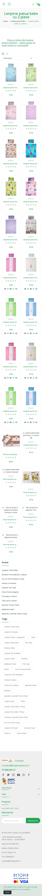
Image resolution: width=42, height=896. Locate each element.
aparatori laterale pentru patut (16, 696)
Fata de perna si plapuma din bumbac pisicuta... (11, 544)
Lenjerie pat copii (9, 587)
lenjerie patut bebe (11, 627)
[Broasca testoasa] (13, 289)
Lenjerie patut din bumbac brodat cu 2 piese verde (11, 322)
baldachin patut (10, 664)
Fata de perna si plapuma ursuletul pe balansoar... (31, 492)
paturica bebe (9, 648)
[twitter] (8, 775)
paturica (7, 733)
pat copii (26, 664)
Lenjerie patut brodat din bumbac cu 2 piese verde (11, 411)
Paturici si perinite (9, 583)
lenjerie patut (9, 659)
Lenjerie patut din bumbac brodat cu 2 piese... (31, 322)
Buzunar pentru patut (10, 605)
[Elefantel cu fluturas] (8, 289)
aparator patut (30, 685)
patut (33, 637)
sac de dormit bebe (23, 669)
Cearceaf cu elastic (9, 600)
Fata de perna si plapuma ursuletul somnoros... (11, 519)
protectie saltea (10, 680)
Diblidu (11, 84)
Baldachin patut (8, 609)
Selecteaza (18, 58)
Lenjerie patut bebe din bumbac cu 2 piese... (11, 125)
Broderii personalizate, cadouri (14, 574)
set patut (28, 643)
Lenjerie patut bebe (10, 570)
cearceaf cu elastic (11, 685)
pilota (23, 701)
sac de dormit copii (12, 722)
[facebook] (3, 775)
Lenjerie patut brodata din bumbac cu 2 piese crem (31, 366)
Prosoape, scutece (9, 596)
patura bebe (21, 733)
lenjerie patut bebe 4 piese (14, 706)
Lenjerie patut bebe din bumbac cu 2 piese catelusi (31, 239)
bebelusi (7, 690)
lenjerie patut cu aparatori (14, 637)
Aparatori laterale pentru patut (14, 613)
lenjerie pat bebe (11, 632)
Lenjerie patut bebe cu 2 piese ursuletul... (11, 87)
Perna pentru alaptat (10, 592)
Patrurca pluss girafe (11, 454)
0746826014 (8, 769)
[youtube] (18, 775)
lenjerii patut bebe (11, 643)
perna (6, 669)
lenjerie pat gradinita (12, 653)
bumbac (24, 659)
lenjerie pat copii (11, 728)
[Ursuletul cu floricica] (11, 289)
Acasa (5, 562)
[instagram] (13, 775)
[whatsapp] (23, 775)
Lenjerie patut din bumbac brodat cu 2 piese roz (11, 277)
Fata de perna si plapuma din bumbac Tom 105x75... (31, 517)
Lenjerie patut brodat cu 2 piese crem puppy (31, 277)
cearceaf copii (29, 728)
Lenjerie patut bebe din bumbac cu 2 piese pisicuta (31, 125)
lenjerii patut (9, 701)
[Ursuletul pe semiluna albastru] (16, 289)
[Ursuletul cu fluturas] (5, 289)
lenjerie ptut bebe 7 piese (14, 712)
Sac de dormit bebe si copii (13, 579)
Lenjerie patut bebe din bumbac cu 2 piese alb (31, 445)
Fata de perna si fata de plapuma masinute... (11, 479)
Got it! (7, 892)
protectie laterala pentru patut (16, 717)
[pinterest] (28, 775)
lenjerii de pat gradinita (13, 675)
